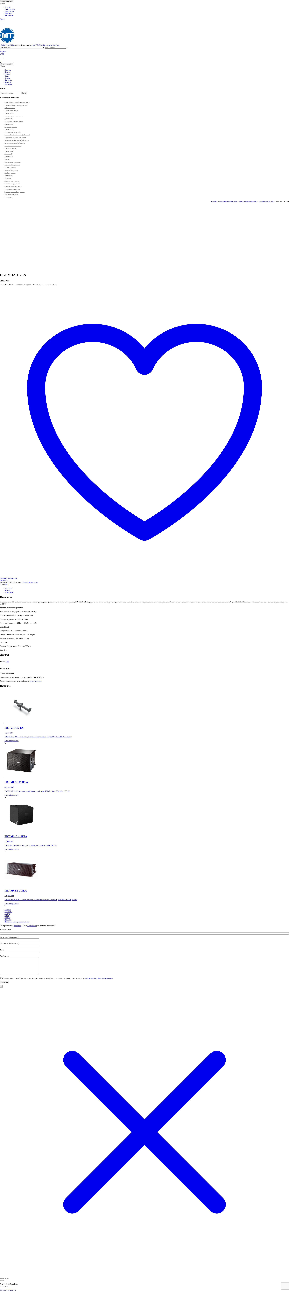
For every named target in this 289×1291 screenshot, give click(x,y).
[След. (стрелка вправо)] (3, 1280)
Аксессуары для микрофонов (14, 121)
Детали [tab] (7, 590)
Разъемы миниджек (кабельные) (15, 143)
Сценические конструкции (13, 186)
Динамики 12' (9, 113)
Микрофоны (9, 11)
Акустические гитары (11, 110)
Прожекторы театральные (13, 146)
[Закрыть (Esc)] (8, 1278)
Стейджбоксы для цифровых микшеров (17, 102)
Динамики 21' (9, 151)
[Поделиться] (5, 1278)
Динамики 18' (9, 156)
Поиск (24, 93)
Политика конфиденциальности (17, 922)
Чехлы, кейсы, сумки (11, 170)
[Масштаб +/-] (1, 1278)
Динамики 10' (9, 129)
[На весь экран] (3, 1278)
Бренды (7, 74)
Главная (8, 70)
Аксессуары (8, 197)
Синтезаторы (10, 9)
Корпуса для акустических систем (15, 137)
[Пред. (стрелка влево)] (1, 1280)
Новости (8, 82)
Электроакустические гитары (14, 116)
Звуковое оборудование (12, 165)
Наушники (9, 15)
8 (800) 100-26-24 (7, 45)
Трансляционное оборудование (14, 192)
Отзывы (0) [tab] (9, 592)
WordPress (17, 926)
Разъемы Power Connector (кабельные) (17, 140)
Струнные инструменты (12, 189)
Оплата (7, 78)
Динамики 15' (9, 124)
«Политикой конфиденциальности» (99, 978)
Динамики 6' (8, 118)
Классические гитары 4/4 (13, 132)
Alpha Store (31, 926)
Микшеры (8, 13)
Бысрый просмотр (12, 741)
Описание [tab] (8, 588)
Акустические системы (248, 201)
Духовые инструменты (12, 181)
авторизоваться (35, 681)
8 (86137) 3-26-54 (38, 45)
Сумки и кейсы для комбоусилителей (16, 105)
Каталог (8, 72)
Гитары (7, 7)
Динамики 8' (8, 154)
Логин (2, 19)
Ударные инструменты (12, 194)
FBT (6, 584)
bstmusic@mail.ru (52, 45)
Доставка (8, 80)
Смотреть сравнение (8, 1290)
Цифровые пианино (11, 148)
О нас (7, 76)
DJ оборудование (10, 173)
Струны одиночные (11, 127)
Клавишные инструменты (13, 162)
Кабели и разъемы (10, 167)
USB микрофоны (10, 108)
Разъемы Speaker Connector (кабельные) (17, 135)
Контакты (8, 84)
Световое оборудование (12, 184)
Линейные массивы (266, 201)
